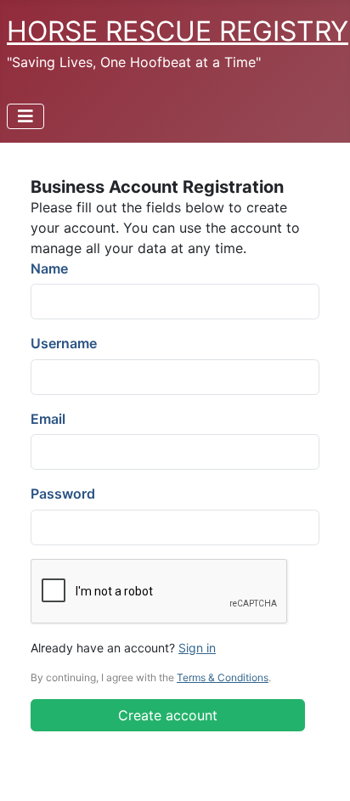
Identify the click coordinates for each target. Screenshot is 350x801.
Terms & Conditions (222, 677)
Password (63, 493)
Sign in (197, 647)
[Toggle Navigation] (25, 116)
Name (49, 268)
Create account (167, 715)
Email (48, 418)
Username (64, 343)
